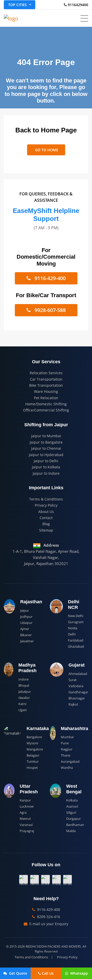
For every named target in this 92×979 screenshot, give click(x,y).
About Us (46, 511)
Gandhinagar (78, 692)
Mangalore (35, 749)
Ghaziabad (76, 646)
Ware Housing (46, 391)
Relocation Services (46, 372)
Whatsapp (78, 973)
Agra (23, 812)
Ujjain (22, 710)
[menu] (84, 18)
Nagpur (66, 749)
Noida (72, 628)
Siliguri (71, 812)
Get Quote (17, 973)
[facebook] (23, 879)
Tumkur (33, 761)
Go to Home (46, 149)
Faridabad (75, 640)
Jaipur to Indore (46, 473)
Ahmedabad (77, 673)
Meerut (25, 818)
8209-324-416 (48, 916)
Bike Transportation (46, 385)
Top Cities (17, 4)
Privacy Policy (46, 505)
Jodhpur (26, 616)
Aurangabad (70, 761)
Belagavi (33, 755)
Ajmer (24, 628)
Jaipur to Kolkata (46, 467)
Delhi (72, 634)
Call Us (48, 973)
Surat (72, 679)
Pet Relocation (46, 397)
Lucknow (26, 806)
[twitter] (34, 879)
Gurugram (76, 622)
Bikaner (26, 635)
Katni (22, 703)
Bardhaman (75, 824)
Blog (46, 523)
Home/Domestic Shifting (46, 403)
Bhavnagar (76, 698)
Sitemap (46, 530)
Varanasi (26, 824)
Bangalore (34, 737)
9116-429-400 (49, 278)
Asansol (72, 806)
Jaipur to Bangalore (46, 442)
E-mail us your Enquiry (48, 923)
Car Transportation (46, 379)
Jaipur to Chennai (46, 448)
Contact (46, 517)
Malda (71, 831)
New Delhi (75, 615)
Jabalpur (24, 691)
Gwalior (24, 697)
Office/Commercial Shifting (46, 410)
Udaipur (26, 622)
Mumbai (67, 737)
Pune (65, 743)
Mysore (32, 743)
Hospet (32, 767)
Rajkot (73, 704)
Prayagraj (27, 831)
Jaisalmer (27, 641)
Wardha (67, 767)
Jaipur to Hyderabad (46, 454)
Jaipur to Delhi (46, 460)
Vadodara (75, 686)
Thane (65, 755)
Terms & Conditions (46, 499)
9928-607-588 (49, 310)
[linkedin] (45, 879)
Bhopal (23, 685)
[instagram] (56, 879)
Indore (23, 679)
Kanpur (25, 800)
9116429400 (77, 4)
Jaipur (24, 610)
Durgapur (73, 818)
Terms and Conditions (31, 957)
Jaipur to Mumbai (46, 435)
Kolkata (72, 800)
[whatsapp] (67, 879)
